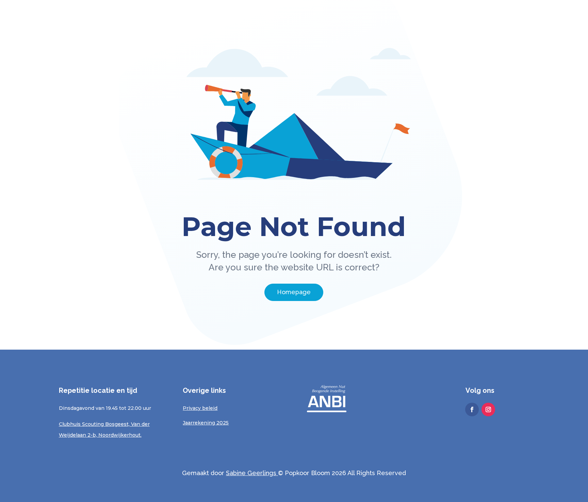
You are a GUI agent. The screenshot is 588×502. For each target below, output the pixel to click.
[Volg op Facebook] (472, 409)
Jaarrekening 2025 (206, 423)
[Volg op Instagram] (488, 409)
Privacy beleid (200, 408)
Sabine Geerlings (251, 472)
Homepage (294, 292)
